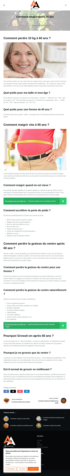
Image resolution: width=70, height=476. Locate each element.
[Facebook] (6, 391)
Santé (31, 21)
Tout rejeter (22, 469)
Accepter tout (33, 469)
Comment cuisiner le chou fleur (20, 418)
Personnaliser (11, 469)
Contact (39, 445)
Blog (38, 442)
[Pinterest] (20, 391)
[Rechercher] (4, 5)
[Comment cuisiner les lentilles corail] (6, 425)
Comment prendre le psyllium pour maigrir (53, 419)
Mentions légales (42, 447)
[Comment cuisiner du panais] (38, 425)
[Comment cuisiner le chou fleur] (6, 418)
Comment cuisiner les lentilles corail (21, 425)
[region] (22, 460)
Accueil (39, 440)
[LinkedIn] (27, 391)
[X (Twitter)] (13, 391)
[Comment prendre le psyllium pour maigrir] (38, 418)
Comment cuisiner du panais (52, 425)
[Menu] (65, 5)
